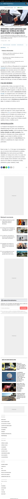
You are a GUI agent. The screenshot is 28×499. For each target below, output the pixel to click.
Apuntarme (23, 308)
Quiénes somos (4, 464)
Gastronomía (4, 427)
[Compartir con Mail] (11, 167)
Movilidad (3, 419)
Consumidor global (5, 453)
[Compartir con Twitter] (4, 167)
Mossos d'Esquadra (6, 44)
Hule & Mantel (4, 455)
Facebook (3, 485)
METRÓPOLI (3, 47)
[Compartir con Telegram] (9, 167)
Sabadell (3, 68)
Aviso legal (3, 470)
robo (9, 112)
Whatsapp (3, 494)
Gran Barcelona (20, 44)
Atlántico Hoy (4, 451)
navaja (2, 93)
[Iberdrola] (20, 8)
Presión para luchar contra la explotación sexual (12, 1)
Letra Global (4, 449)
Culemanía (3, 447)
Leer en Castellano (4, 5)
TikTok (2, 489)
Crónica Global (4, 443)
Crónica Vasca (4, 445)
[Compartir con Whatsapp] (6, 167)
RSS (2, 468)
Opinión (3, 431)
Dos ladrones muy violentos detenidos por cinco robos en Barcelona (13, 58)
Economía (3, 429)
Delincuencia (13, 44)
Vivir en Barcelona (5, 421)
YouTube (3, 492)
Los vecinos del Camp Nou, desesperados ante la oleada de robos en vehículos (13, 62)
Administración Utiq (5, 476)
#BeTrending (4, 435)
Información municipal (6, 433)
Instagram (3, 487)
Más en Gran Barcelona (9, 359)
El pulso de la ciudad (5, 423)
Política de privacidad (6, 472)
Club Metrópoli (4, 457)
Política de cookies (5, 474)
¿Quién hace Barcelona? (6, 425)
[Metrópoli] (14, 3)
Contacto (3, 466)
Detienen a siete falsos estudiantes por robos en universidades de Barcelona (13, 54)
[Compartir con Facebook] (2, 167)
